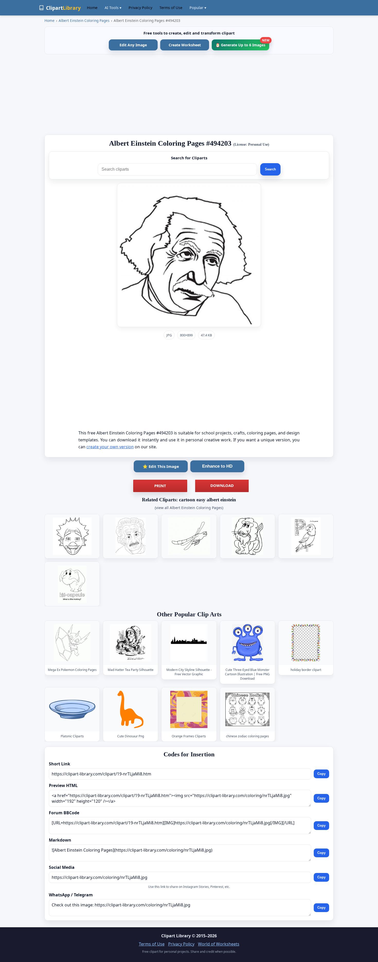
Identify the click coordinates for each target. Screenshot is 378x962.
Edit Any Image (133, 44)
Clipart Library (176, 936)
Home (92, 7)
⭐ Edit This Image (161, 466)
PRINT (160, 485)
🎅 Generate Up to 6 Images (242, 43)
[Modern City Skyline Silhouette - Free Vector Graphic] (189, 643)
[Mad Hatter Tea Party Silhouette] (130, 643)
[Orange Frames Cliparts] (189, 709)
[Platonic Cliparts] (72, 709)
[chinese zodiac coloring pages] (247, 709)
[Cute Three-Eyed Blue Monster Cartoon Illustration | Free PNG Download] (247, 643)
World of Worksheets (218, 944)
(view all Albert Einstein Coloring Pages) (189, 507)
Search (270, 169)
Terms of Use (170, 7)
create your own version (110, 447)
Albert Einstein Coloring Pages (84, 20)
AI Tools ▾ (113, 7)
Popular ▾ (198, 7)
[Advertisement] (189, 94)
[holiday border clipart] (306, 643)
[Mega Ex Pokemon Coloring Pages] (72, 643)
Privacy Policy (140, 7)
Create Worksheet (185, 44)
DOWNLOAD (222, 485)
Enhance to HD (217, 466)
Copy (321, 774)
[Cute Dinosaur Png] (130, 709)
